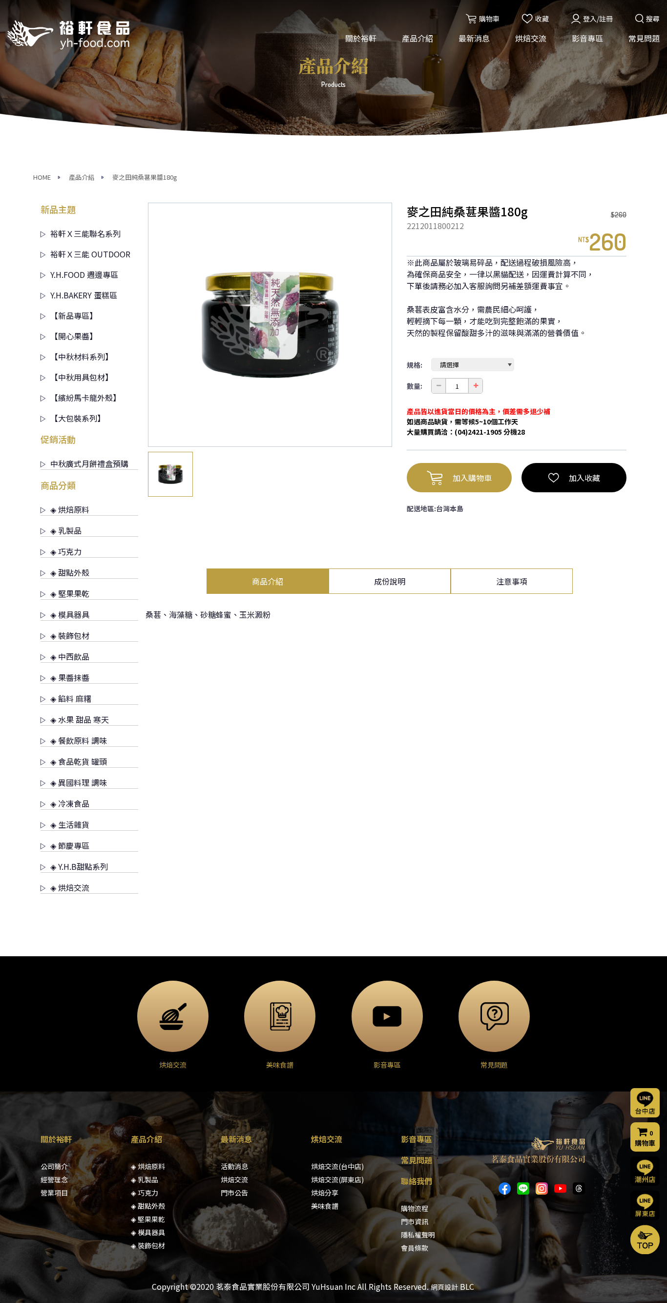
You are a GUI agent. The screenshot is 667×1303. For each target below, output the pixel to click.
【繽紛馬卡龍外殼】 (85, 397)
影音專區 (587, 38)
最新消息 (474, 38)
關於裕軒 (360, 38)
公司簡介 (54, 1166)
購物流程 (414, 1208)
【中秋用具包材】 (81, 377)
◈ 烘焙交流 (69, 887)
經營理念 (54, 1179)
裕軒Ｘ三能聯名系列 (85, 233)
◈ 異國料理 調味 (78, 782)
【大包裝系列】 (77, 418)
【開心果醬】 (73, 336)
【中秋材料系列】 (81, 356)
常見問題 (644, 38)
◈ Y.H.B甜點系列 (79, 866)
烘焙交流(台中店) (337, 1166)
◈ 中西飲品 (69, 656)
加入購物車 (472, 477)
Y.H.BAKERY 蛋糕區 (83, 295)
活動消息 (234, 1166)
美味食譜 (324, 1206)
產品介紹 (417, 38)
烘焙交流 (530, 38)
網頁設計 (444, 1287)
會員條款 (414, 1248)
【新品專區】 (73, 315)
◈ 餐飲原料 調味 (78, 740)
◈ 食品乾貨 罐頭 (78, 761)
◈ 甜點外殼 (69, 572)
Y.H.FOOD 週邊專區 (84, 274)
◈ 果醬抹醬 (69, 677)
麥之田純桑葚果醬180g (144, 177)
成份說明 (389, 581)
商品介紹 (267, 581)
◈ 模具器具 (69, 614)
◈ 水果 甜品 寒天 (79, 719)
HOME (42, 177)
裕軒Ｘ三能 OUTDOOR (90, 254)
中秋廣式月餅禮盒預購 (89, 463)
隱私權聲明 (418, 1235)
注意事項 (511, 581)
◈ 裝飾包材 (69, 635)
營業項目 (54, 1193)
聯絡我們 (416, 1181)
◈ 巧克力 (66, 551)
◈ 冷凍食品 (69, 803)
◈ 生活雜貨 (69, 824)
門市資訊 (414, 1221)
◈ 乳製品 (66, 530)
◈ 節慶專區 (69, 845)
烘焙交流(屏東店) (337, 1179)
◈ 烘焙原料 (69, 509)
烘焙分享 (324, 1193)
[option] (270, 324)
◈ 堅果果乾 (69, 593)
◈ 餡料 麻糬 (70, 698)
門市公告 (234, 1193)
